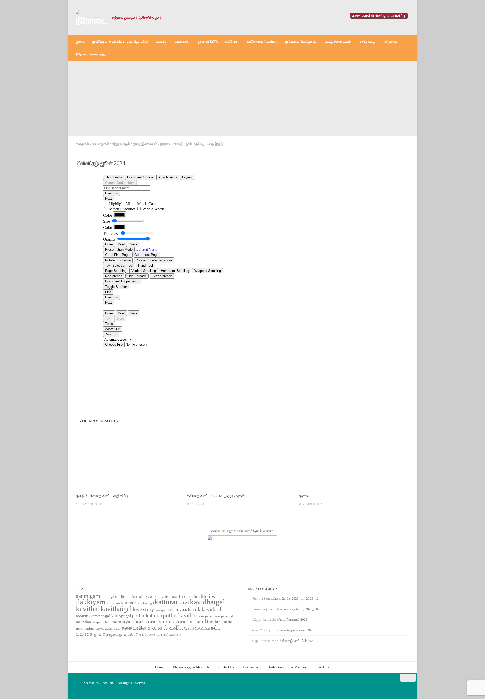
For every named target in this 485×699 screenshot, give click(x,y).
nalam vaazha (179, 609)
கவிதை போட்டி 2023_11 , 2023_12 (295, 598)
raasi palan (205, 616)
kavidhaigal (207, 602)
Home (159, 667)
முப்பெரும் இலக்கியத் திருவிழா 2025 (120, 41)
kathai (138, 603)
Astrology (140, 596)
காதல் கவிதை (170, 627)
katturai (166, 602)
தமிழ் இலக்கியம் (338, 41)
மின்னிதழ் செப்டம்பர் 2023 (289, 620)
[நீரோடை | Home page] (91, 17)
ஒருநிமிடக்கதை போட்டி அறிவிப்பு (102, 496)
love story (143, 609)
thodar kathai (220, 621)
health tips (204, 596)
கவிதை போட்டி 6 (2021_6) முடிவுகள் (216, 496)
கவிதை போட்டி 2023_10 (301, 609)
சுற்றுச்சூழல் (121, 144)
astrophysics (159, 596)
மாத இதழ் (215, 144)
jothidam (113, 603)
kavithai (88, 609)
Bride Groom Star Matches (287, 667)
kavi (183, 602)
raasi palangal (223, 616)
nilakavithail (207, 609)
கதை (127, 628)
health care (181, 596)
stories (166, 621)
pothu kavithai (180, 615)
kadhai (128, 602)
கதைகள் (181, 41)
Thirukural (322, 667)
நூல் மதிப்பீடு (208, 41)
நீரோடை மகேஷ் (171, 144)
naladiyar (160, 610)
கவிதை (161, 41)
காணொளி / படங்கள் (263, 41)
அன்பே (100, 628)
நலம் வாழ (367, 41)
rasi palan (83, 621)
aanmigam (88, 595)
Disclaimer (250, 667)
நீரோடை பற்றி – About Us (191, 667)
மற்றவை (391, 41)
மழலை (303, 496)
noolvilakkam (87, 616)
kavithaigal (116, 609)
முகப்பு (80, 41)
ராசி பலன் (149, 634)
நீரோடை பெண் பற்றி (91, 54)
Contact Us (226, 667)
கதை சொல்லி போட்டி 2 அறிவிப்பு (378, 16)
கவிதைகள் (100, 144)
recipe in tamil (102, 622)
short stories (145, 621)
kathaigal (148, 603)
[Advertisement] (242, 98)
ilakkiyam (91, 602)
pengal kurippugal (114, 616)
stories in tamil (190, 621)
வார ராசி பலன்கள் (169, 634)
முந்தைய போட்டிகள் (300, 41)
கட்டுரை (231, 41)
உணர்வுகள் (113, 628)
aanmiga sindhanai (115, 596)
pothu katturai (147, 616)
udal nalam (85, 628)
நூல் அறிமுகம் (106, 634)
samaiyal (122, 621)
